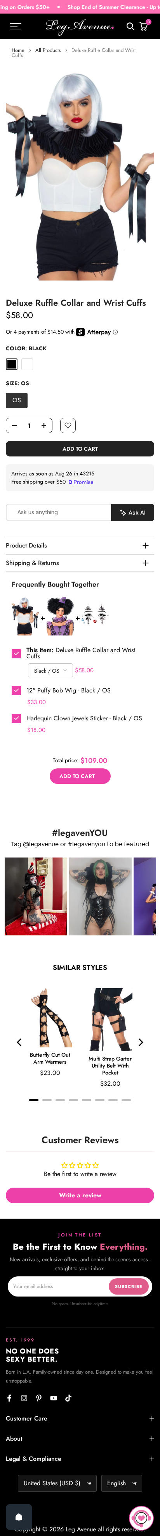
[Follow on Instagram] (24, 1398)
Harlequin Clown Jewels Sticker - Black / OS (84, 718)
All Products (48, 50)
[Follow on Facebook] (9, 1398)
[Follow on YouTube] (53, 1398)
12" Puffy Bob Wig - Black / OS (68, 690)
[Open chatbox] (141, 1518)
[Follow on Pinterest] (38, 1398)
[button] (36, 896)
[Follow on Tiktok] (68, 1398)
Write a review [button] (80, 1195)
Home (18, 50)
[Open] (19, 1517)
